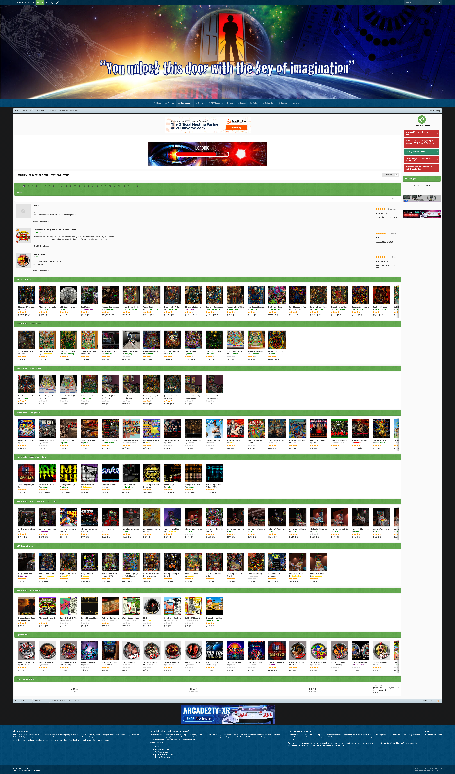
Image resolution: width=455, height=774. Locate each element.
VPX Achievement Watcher (71, 307)
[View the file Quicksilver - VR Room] (110, 339)
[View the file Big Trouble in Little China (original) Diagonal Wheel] (68, 650)
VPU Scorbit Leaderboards (222, 103)
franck (64, 532)
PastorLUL (212, 487)
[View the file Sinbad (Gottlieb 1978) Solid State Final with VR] (318, 562)
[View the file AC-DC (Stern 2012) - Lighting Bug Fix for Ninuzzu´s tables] (152, 562)
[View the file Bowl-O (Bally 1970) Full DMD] (68, 606)
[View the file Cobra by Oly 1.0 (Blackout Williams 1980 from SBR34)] (235, 562)
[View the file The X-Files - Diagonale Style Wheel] (193, 650)
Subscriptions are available (23, 740)
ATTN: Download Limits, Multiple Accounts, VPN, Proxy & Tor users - (420, 143)
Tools (200, 103)
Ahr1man (24, 532)
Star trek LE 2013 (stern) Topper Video (222, 662)
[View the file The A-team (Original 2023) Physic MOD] (256, 562)
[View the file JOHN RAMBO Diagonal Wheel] (298, 650)
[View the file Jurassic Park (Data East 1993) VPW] (318, 295)
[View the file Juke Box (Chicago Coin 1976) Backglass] (256, 428)
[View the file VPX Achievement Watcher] (68, 295)
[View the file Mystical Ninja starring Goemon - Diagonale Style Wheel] (318, 650)
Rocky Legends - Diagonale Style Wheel (139, 662)
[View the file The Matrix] (89, 295)
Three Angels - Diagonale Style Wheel (180, 662)
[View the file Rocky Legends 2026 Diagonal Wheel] (26, 650)
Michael (146, 618)
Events (243, 103)
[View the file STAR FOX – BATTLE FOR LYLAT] (277, 562)
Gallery (255, 103)
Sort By (395, 198)
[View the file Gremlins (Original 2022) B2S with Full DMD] (339, 428)
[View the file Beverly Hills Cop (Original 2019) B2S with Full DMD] (214, 428)
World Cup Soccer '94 (152, 307)
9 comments (382, 238)
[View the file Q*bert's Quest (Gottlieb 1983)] (277, 339)
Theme (16, 770)
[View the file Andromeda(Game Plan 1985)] (360, 428)
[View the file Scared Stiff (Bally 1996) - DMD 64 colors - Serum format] (47, 473)
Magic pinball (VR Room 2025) (177, 529)
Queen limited (191, 351)
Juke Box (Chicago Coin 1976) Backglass (264, 440)
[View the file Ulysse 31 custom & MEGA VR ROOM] (68, 517)
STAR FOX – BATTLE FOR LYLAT (281, 573)
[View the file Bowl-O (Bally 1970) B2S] (298, 428)
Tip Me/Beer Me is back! (415, 152)
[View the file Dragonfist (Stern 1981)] (360, 295)
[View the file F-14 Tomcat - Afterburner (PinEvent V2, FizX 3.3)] (26, 384)
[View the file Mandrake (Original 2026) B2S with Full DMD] (131, 428)
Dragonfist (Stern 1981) (362, 307)
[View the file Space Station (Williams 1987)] (235, 295)
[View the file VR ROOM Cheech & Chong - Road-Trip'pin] (47, 517)
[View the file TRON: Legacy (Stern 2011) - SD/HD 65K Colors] (214, 473)
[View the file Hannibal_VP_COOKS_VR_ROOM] (131, 517)
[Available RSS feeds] (438, 701)
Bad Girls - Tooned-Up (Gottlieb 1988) (284, 307)
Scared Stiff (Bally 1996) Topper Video (118, 662)
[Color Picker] (57, 2)
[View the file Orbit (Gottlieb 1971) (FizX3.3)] (68, 384)
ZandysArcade (297, 309)
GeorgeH (149, 398)
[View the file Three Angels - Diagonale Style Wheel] (172, 650)
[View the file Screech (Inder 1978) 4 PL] (193, 384)
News (158, 103)
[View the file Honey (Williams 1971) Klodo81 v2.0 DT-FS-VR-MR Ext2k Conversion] (360, 517)
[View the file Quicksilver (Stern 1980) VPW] (68, 339)
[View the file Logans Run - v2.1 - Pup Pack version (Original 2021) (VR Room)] (152, 517)
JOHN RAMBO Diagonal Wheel (302, 662)
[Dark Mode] (52, 2)
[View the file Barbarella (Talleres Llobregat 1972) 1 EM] (110, 384)
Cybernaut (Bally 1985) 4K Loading (262, 662)
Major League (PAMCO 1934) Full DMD (138, 618)
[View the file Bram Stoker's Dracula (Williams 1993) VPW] (172, 295)
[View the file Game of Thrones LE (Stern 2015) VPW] (214, 295)
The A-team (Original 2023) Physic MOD (264, 573)
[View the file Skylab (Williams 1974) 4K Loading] (89, 650)
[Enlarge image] (207, 154)
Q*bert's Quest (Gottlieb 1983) (281, 351)
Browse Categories (421, 186)
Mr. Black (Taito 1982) (111, 440)
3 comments (382, 261)
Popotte (44, 398)
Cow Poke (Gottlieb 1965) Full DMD (178, 618)
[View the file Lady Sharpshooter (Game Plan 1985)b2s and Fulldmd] (68, 428)
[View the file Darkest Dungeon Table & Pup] (110, 295)
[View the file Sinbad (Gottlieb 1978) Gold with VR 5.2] (298, 562)
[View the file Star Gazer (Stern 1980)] (256, 295)
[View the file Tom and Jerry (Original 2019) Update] (47, 562)
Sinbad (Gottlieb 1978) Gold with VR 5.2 (305, 573)
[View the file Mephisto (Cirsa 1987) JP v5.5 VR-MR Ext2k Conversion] (235, 517)
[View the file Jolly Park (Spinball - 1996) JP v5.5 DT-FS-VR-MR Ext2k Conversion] (277, 517)
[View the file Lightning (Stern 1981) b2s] (381, 428)
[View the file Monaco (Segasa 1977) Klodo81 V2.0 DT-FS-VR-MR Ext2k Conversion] (381, 517)
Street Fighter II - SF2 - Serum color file (181, 485)
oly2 (168, 576)
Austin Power (39, 254)
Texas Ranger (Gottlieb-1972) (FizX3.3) (55, 396)
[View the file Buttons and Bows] (89, 384)
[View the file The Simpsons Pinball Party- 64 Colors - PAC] (152, 473)
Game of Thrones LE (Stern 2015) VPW (222, 307)
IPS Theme (17, 768)
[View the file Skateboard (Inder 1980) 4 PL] (131, 384)
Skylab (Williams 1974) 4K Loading (95, 662)
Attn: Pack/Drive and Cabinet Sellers (417, 133)
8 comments (382, 213)
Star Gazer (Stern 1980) (258, 307)
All (18, 186)
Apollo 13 (37, 205)
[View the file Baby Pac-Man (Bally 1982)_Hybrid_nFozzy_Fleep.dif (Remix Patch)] (89, 562)
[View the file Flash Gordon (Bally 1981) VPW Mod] (339, 295)
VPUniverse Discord (433, 735)
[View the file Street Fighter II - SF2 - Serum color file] (172, 473)
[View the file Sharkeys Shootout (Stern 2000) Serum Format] (110, 473)
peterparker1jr (380, 690)
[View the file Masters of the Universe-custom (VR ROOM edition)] (214, 517)
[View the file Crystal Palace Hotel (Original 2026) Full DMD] (89, 606)
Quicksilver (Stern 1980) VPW (72, 351)
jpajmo (148, 487)
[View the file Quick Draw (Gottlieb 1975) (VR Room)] (131, 339)
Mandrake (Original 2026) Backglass (159, 440)
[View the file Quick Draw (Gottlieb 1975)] (235, 339)
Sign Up (40, 3)
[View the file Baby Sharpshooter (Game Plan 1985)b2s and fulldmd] (89, 428)
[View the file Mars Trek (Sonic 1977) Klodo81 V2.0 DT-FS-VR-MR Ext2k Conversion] (339, 517)
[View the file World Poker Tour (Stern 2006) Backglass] (318, 428)
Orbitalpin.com (162, 749)
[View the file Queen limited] (193, 339)
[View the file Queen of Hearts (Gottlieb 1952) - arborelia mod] (89, 339)
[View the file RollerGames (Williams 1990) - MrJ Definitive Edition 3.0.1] (214, 562)
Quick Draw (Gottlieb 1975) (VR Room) (138, 351)
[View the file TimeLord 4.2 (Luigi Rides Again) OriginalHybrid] (26, 295)
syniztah (107, 487)
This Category (428, 2)
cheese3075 (108, 576)
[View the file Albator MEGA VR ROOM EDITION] (89, 517)
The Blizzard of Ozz (297, 307)
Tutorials (269, 103)
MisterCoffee (151, 576)
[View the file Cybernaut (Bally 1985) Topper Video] (235, 650)
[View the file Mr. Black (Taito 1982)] (110, 428)
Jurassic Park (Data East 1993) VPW (325, 307)
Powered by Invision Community (427, 770)
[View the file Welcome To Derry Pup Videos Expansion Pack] (110, 606)
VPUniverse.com (162, 747)
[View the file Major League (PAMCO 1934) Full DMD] (131, 606)
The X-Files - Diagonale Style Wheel (200, 662)
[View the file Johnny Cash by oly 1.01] (172, 562)
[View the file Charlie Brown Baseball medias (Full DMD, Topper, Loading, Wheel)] (214, 606)
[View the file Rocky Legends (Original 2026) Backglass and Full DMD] (47, 428)
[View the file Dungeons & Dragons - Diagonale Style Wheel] (47, 650)
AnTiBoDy (108, 665)
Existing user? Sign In (23, 3)
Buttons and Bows (88, 396)
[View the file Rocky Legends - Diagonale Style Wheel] (131, 650)
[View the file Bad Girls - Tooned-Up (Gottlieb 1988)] (277, 295)
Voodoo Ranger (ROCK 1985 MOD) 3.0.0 (139, 573)
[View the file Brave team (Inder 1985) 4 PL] (214, 384)
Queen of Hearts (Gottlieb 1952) (52, 351)
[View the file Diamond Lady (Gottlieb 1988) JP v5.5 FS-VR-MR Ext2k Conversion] (256, 517)
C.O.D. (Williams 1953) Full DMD (198, 618)
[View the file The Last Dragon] (381, 295)
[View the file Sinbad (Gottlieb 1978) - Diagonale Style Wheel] (152, 650)
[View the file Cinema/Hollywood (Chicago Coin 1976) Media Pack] (360, 650)
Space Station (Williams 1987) (239, 307)
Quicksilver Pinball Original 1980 (386, 688)
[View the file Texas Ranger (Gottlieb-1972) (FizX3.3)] (47, 384)
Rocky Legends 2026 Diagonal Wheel (34, 662)
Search (284, 103)
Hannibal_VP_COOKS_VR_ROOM (135, 529)
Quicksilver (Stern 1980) (216, 351)
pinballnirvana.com (164, 754)
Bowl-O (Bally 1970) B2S (299, 440)
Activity (296, 103)
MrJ (209, 576)
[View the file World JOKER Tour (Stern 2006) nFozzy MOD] (110, 562)
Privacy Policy (27, 770)
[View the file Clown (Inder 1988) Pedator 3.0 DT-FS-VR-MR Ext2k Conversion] (193, 517)
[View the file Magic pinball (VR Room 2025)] (172, 517)
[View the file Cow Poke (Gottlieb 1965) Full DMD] (172, 606)
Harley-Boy (24, 665)
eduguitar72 (108, 398)
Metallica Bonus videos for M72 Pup (54, 618)
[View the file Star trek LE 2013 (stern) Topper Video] (214, 650)
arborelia (86, 354)
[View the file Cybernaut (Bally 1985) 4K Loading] (256, 650)
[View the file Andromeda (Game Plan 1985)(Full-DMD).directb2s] (235, 428)
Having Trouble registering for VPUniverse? (418, 159)
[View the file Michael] (152, 606)
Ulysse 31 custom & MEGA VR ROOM (75, 529)
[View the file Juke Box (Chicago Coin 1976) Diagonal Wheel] (339, 650)
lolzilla (169, 443)
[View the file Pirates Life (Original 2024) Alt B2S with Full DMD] (277, 428)
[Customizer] (47, 2)
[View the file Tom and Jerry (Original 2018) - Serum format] (26, 473)
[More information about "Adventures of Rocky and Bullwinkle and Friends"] (23, 235)
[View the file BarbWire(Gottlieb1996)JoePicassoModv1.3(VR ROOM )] (26, 517)
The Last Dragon (380, 307)
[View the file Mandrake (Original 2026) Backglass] (152, 428)
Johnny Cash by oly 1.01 (174, 573)
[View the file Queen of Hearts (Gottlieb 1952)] (47, 339)
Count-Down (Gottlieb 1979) (134, 307)
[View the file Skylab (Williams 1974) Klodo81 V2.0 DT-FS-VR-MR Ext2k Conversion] (318, 517)
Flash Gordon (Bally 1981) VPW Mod (346, 307)
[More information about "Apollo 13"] (23, 211)
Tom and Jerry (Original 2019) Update (55, 573)
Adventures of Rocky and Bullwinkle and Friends (54, 230)
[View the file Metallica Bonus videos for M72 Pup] (47, 606)
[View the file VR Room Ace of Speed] (110, 517)
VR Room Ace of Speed (111, 529)
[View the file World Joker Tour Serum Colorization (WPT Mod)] (89, 473)
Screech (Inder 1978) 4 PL (196, 396)
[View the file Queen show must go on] (152, 339)
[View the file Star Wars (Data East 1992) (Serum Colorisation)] (131, 473)
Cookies (37, 770)
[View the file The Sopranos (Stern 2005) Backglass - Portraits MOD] (172, 428)
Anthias (23, 354)
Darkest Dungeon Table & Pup (115, 307)
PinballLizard (130, 576)
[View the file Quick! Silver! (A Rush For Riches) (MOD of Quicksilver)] (26, 339)
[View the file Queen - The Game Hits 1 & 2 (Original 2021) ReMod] (172, 339)
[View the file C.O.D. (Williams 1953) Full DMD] (193, 606)
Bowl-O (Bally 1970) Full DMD (72, 618)
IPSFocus (27, 768)
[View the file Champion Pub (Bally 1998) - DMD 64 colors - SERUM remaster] (68, 473)
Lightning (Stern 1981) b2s (384, 440)
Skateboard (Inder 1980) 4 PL (134, 396)
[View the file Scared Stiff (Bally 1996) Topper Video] (110, 650)
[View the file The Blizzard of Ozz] (298, 295)
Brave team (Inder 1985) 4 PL (218, 396)
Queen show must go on (153, 351)
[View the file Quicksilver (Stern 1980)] (214, 339)
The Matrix (85, 307)
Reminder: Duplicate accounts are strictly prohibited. (420, 168)
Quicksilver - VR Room (111, 351)
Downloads (185, 103)
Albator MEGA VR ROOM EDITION (95, 529)
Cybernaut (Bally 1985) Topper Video (242, 662)
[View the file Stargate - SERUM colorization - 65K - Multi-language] (193, 473)
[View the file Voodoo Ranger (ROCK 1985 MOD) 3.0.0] (131, 562)
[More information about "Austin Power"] (23, 260)
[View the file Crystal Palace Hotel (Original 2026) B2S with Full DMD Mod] (193, 428)
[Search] (439, 2)
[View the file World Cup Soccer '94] (152, 295)
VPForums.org (161, 752)
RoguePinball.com (163, 757)
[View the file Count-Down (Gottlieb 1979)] (131, 295)
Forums (170, 103)
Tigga (148, 532)
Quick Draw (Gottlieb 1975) (238, 351)
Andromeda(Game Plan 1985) (364, 440)
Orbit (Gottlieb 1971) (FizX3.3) (72, 396)
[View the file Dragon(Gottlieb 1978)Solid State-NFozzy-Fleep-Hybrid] (26, 562)
